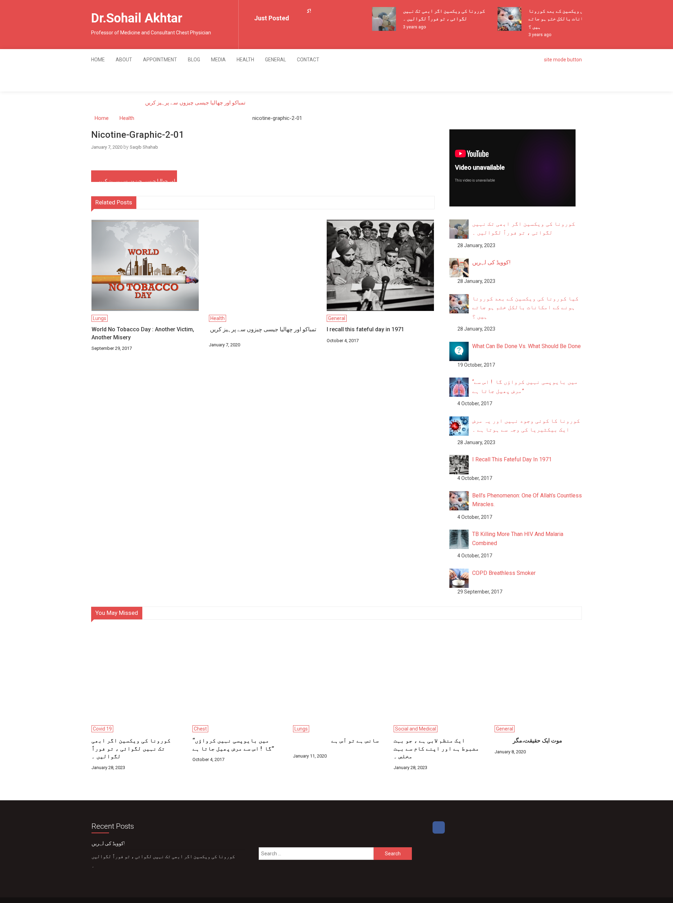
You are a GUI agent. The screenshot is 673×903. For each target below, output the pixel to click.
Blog (194, 59)
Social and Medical (415, 729)
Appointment (160, 59)
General (275, 59)
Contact (308, 59)
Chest (200, 729)
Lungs (99, 318)
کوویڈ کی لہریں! (108, 843)
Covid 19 (102, 729)
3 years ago (408, 27)
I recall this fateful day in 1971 (365, 329)
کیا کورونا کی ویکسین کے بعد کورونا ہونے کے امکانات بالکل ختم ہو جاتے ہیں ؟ (565, 18)
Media (218, 59)
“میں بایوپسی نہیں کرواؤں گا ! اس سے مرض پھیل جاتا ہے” (233, 744)
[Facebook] (439, 827)
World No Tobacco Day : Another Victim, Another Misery (142, 333)
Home (98, 59)
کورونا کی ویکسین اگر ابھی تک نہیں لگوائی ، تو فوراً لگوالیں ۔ (131, 748)
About (124, 59)
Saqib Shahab (144, 147)
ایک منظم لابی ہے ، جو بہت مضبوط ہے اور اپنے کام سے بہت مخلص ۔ (436, 748)
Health (245, 59)
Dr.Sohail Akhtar (136, 18)
